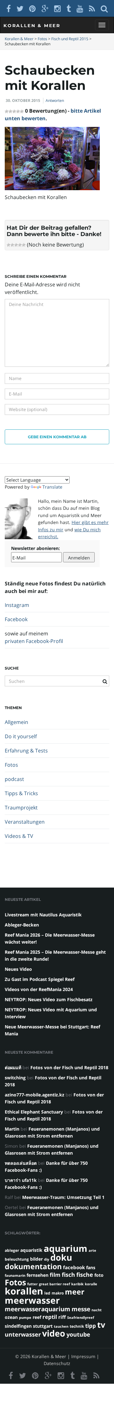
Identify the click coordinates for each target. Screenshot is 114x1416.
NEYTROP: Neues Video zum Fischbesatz (48, 999)
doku (61, 1257)
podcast (14, 779)
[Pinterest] (32, 8)
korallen (24, 1291)
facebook (74, 1267)
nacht (97, 1310)
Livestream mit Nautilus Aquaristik (43, 915)
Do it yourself (21, 736)
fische (84, 1274)
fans (90, 1267)
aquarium (65, 1248)
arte (92, 1250)
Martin (12, 1129)
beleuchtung (17, 1259)
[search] (104, 8)
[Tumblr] (68, 8)
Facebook (16, 619)
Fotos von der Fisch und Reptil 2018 (69, 1067)
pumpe (25, 1317)
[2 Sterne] (12, 245)
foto (99, 1275)
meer (74, 1292)
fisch (68, 1274)
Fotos (11, 764)
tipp (90, 1325)
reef (37, 1317)
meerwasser (32, 1300)
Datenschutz (57, 1363)
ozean (11, 1317)
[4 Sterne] (20, 245)
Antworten (55, 100)
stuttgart (43, 1326)
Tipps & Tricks (21, 793)
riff (62, 1317)
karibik (77, 1284)
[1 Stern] (8, 245)
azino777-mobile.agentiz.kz (34, 1095)
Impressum (83, 1356)
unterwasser (23, 1334)
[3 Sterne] (16, 245)
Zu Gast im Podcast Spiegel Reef (39, 979)
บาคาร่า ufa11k (21, 1180)
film (55, 1274)
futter (32, 1284)
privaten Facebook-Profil (34, 641)
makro (58, 1293)
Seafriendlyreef (80, 1317)
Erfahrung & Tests (26, 750)
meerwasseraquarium (37, 1309)
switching (15, 1078)
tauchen (61, 1326)
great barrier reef (54, 1284)
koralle (91, 1284)
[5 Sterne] (24, 245)
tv (101, 1324)
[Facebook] (8, 8)
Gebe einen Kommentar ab (57, 436)
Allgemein (16, 722)
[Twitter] (19, 8)
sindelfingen (18, 1326)
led (47, 1293)
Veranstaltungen (25, 821)
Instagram (17, 605)
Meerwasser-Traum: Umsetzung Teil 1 (63, 1197)
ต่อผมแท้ (13, 1067)
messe (81, 1309)
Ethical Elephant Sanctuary (34, 1112)
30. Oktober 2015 (23, 100)
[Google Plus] (44, 8)
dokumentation (33, 1266)
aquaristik (31, 1250)
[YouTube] (80, 8)
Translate (52, 487)
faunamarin (15, 1275)
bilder (36, 1259)
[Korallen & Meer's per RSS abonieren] (92, 8)
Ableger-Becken (22, 925)
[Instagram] (57, 8)
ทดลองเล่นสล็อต (21, 1163)
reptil (49, 1316)
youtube (78, 1334)
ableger (12, 1250)
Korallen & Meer (31, 25)
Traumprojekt (21, 807)
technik (77, 1326)
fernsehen (37, 1275)
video (53, 1333)
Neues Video (18, 969)
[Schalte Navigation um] (102, 25)
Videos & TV (19, 836)
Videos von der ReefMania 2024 (39, 989)
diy (46, 1259)
